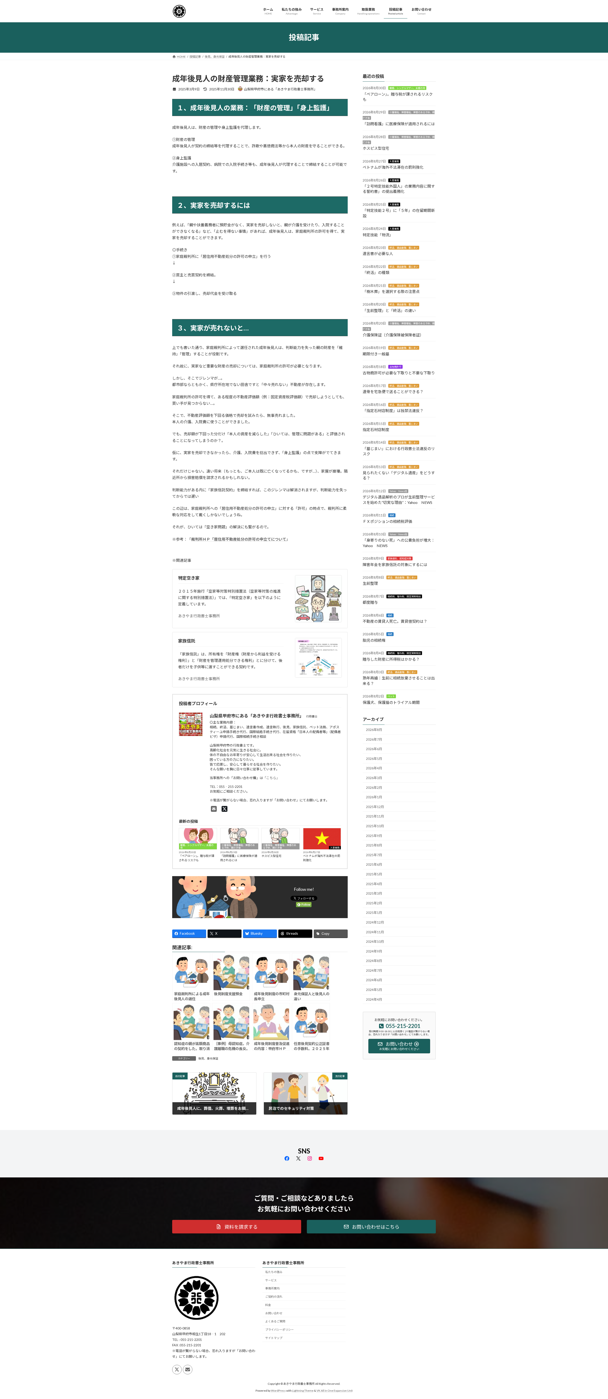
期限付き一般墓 (376, 353)
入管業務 (335, 847)
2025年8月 (374, 845)
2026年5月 (374, 758)
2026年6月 (374, 749)
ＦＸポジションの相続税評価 (387, 521)
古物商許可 (395, 366)
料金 (268, 1305)
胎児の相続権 (374, 640)
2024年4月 (374, 999)
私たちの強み (273, 1272)
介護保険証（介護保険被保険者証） (393, 335)
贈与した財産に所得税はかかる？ (391, 659)
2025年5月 (374, 874)
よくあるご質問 (275, 1321)
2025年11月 (375, 816)
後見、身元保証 (208, 1058)
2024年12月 (375, 922)
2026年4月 (374, 768)
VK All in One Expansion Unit (335, 1390)
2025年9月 (374, 835)
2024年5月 (374, 990)
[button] (236, 1226)
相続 (392, 515)
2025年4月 (374, 884)
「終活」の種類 (376, 272)
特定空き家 (189, 578)
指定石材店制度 (376, 429)
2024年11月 (375, 932)
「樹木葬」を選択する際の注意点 (391, 291)
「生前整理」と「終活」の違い (389, 310)
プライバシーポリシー (279, 1330)
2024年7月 (374, 970)
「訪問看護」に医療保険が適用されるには (238, 858)
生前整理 (370, 583)
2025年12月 (375, 806)
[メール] (187, 1370)
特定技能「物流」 (378, 234)
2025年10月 (375, 826)
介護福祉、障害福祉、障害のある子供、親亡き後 (238, 846)
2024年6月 (374, 980)
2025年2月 (374, 903)
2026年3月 (374, 778)
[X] (224, 809)
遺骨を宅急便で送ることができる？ (393, 391)
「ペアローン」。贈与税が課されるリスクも (196, 858)
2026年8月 (374, 730)
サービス (271, 1280)
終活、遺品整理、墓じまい (404, 247)
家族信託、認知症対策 (399, 558)
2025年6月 (374, 864)
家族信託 (186, 640)
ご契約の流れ (273, 1297)
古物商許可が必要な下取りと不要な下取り (399, 372)
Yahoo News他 (398, 490)
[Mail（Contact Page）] (214, 809)
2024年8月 (374, 961)
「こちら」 (271, 778)
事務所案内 (272, 1288)
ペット (391, 696)
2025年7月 (374, 855)
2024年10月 (375, 941)
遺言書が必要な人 (378, 253)
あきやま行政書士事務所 (199, 616)
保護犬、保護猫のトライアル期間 (391, 702)
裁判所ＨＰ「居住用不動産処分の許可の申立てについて (238, 539)
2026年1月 (374, 797)
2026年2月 (374, 787)
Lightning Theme (303, 1390)
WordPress (278, 1390)
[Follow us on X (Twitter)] (177, 1370)
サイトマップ (273, 1338)
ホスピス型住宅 (271, 856)
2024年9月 (374, 951)
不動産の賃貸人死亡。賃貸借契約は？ (395, 621)
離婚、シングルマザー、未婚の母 (197, 846)
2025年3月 (374, 893)
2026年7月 (374, 739)
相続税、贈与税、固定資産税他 (404, 596)
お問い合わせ (273, 1313)
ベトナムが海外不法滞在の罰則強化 (321, 858)
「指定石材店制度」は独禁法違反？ (393, 410)
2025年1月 (374, 913)
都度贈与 (370, 602)
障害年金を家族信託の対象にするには (395, 564)
